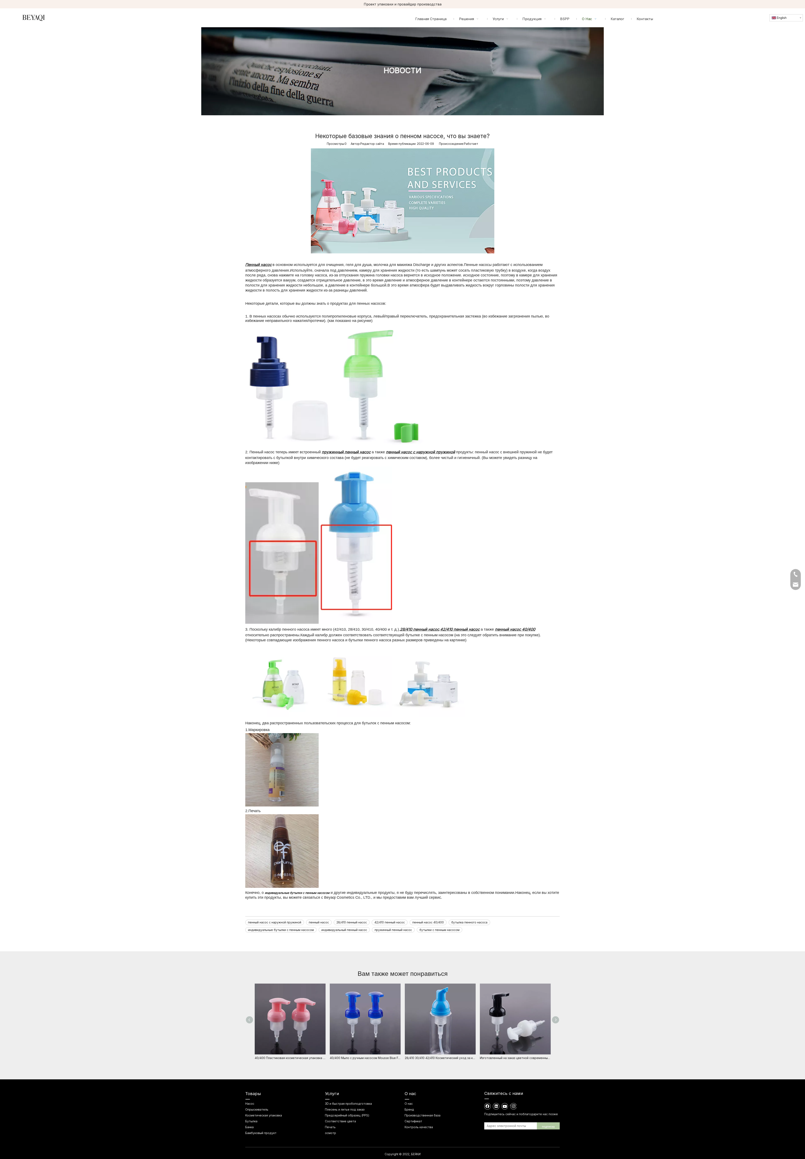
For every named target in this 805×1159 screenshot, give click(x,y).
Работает (471, 143)
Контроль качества (419, 1127)
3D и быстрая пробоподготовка (348, 1103)
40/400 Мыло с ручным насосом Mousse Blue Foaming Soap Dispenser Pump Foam (365, 1058)
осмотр (330, 1133)
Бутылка (251, 1121)
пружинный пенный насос (393, 930)
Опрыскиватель (256, 1109)
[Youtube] (504, 1106)
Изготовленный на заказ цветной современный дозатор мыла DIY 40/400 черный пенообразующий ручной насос (515, 1058)
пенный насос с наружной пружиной (274, 922)
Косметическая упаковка (263, 1115)
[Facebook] (487, 1106)
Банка (249, 1127)
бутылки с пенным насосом (439, 930)
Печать (330, 1127)
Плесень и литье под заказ (345, 1109)
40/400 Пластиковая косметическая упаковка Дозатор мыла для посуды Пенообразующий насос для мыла (290, 1058)
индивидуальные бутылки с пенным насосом (281, 930)
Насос (249, 1103)
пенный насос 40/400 (428, 922)
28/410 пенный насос (351, 922)
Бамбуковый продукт (261, 1133)
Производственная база (422, 1115)
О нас (409, 1103)
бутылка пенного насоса (469, 922)
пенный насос (319, 922)
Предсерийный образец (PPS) (347, 1115)
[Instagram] (513, 1106)
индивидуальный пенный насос (344, 930)
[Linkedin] (496, 1106)
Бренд (409, 1109)
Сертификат (413, 1121)
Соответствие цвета (340, 1121)
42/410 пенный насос (389, 922)
